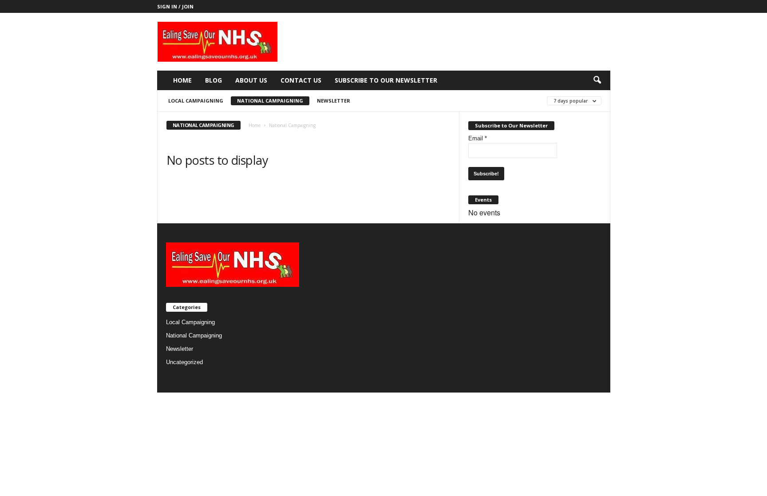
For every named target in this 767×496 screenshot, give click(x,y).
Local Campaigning (195, 100)
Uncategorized (184, 362)
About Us (251, 80)
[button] (597, 80)
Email (477, 138)
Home (182, 80)
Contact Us (301, 80)
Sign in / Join (175, 6)
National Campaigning (270, 100)
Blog (213, 80)
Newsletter (333, 100)
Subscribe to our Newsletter (386, 80)
